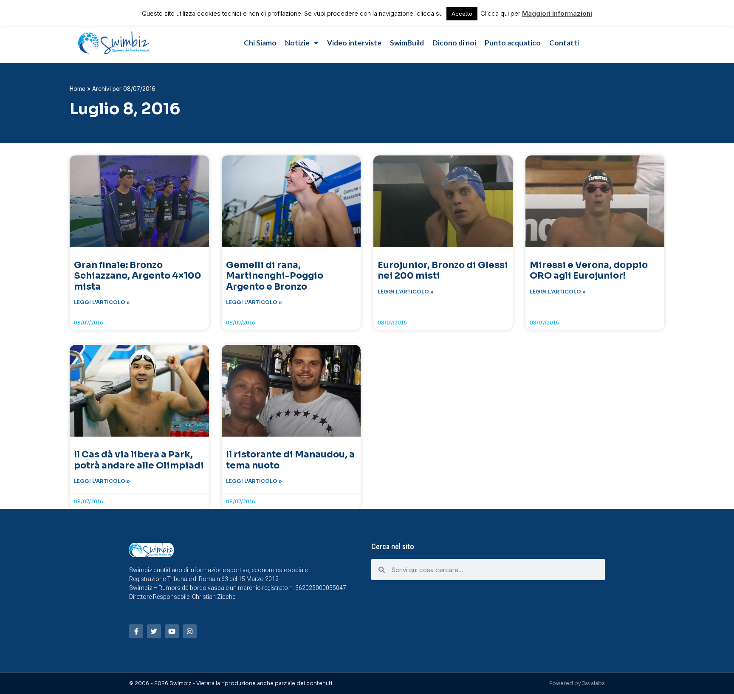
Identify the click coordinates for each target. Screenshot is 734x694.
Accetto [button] (462, 13)
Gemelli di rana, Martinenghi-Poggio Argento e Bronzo (274, 276)
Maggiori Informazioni (557, 13)
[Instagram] (190, 631)
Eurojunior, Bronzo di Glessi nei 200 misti (443, 270)
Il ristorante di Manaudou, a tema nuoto (290, 460)
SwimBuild (407, 42)
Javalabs (593, 683)
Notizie (297, 42)
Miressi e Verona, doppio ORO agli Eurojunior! (589, 270)
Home (77, 88)
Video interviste (354, 42)
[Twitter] (154, 631)
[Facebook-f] (136, 631)
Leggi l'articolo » (102, 302)
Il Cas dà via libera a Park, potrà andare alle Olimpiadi (139, 460)
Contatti (564, 42)
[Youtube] (172, 631)
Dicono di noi (454, 42)
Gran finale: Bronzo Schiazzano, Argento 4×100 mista (137, 276)
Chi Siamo (260, 42)
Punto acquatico (513, 42)
